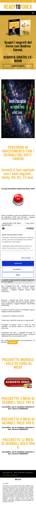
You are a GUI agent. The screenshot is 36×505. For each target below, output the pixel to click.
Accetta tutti (18, 263)
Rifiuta (18, 275)
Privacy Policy (6, 475)
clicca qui (12, 342)
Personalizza (17, 269)
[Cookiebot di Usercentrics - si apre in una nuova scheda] (26, 228)
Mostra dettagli (26, 258)
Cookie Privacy (14, 475)
